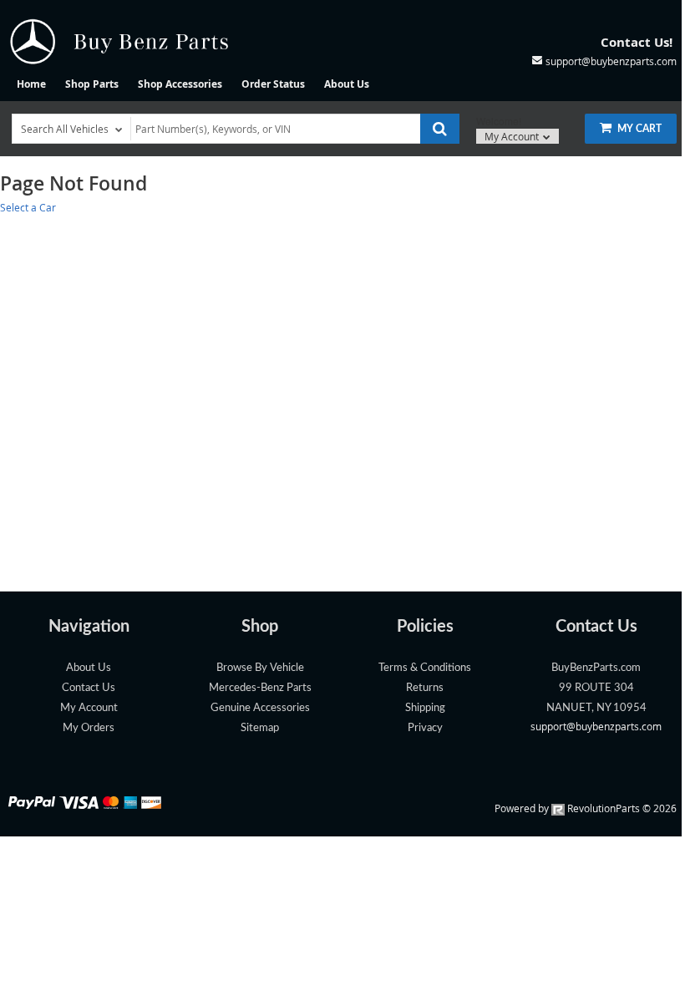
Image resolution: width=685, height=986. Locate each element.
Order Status (273, 84)
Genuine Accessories (260, 708)
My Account (513, 136)
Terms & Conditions (424, 667)
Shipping (425, 708)
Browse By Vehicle (260, 667)
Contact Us (88, 688)
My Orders (88, 728)
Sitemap (260, 728)
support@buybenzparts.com (596, 726)
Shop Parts (92, 84)
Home (31, 84)
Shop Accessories (180, 84)
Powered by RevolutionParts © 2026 (586, 808)
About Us (346, 84)
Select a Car (28, 207)
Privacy (425, 728)
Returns (425, 688)
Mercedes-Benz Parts (260, 688)
